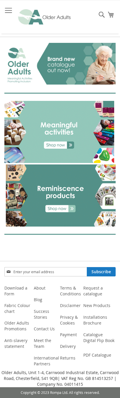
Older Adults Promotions (16, 326)
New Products (96, 305)
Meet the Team (42, 343)
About (39, 288)
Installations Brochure (95, 320)
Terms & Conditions (70, 291)
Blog (38, 299)
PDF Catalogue (97, 355)
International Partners (46, 361)
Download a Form (15, 291)
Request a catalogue (93, 291)
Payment (68, 334)
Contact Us (44, 329)
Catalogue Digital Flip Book (99, 337)
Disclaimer (70, 305)
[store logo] (44, 17)
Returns (67, 358)
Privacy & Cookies (69, 320)
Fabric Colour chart (17, 308)
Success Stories (41, 314)
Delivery (68, 346)
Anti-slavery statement (15, 343)
